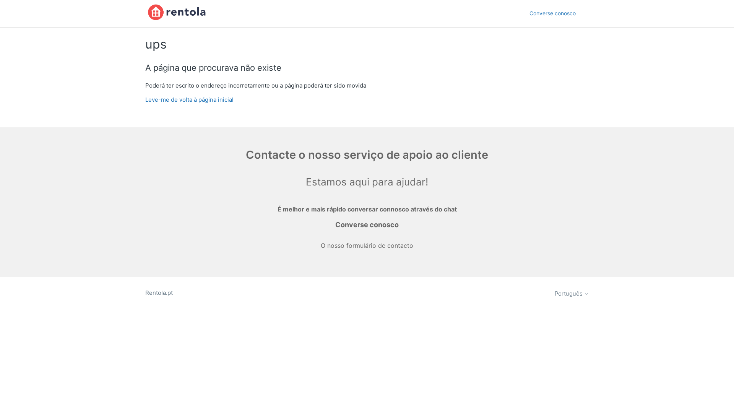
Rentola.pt (159, 292)
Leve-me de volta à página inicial (189, 99)
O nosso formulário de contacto (367, 245)
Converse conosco (552, 13)
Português (569, 293)
